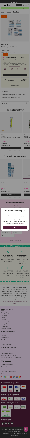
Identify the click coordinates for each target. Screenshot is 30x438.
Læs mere (21, 223)
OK (15, 227)
